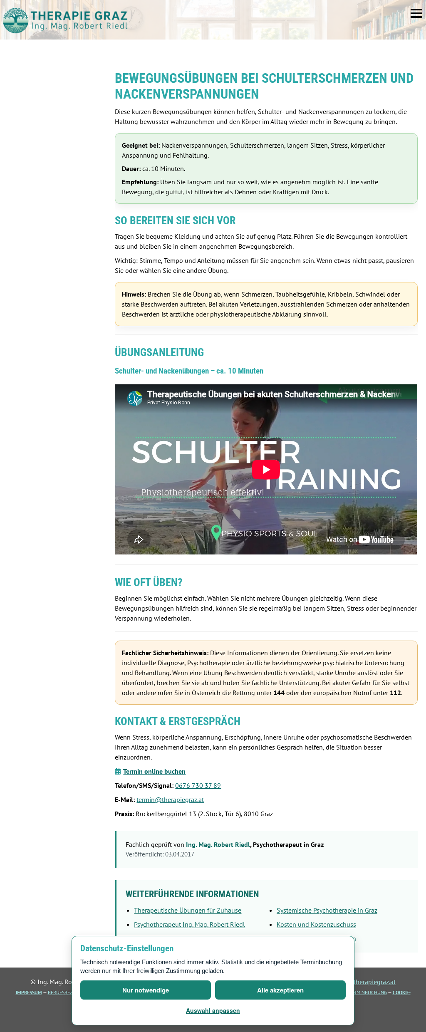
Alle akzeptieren (280, 990)
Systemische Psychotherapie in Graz (327, 910)
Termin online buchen (154, 771)
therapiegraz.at (65, 20)
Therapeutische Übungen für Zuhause (187, 910)
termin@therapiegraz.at (170, 799)
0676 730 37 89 (198, 785)
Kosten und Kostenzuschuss (316, 924)
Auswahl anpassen (213, 1010)
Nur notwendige (145, 990)
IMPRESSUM (29, 992)
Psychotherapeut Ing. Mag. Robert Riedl (189, 924)
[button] (416, 13)
